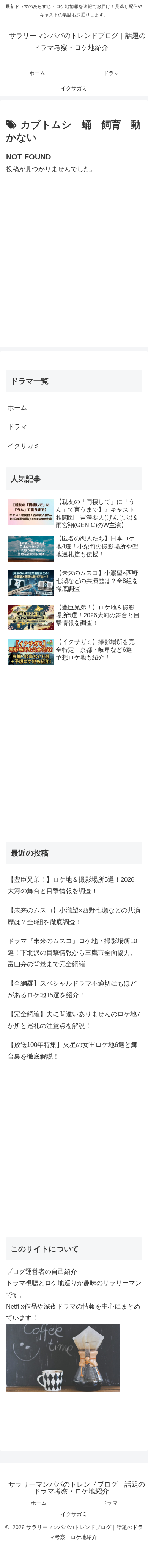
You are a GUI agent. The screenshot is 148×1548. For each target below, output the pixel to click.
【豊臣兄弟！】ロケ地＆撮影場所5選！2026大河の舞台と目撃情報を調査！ (71, 885)
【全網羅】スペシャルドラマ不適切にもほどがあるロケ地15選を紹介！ (72, 989)
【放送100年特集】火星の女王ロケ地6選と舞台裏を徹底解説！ (72, 1050)
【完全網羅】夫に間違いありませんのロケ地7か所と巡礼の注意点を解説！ (74, 1020)
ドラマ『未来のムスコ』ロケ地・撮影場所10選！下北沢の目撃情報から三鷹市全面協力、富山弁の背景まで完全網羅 (72, 952)
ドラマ (17, 426)
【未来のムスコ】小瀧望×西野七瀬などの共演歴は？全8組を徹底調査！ (74, 916)
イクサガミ (24, 446)
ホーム (17, 407)
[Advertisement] (74, 249)
